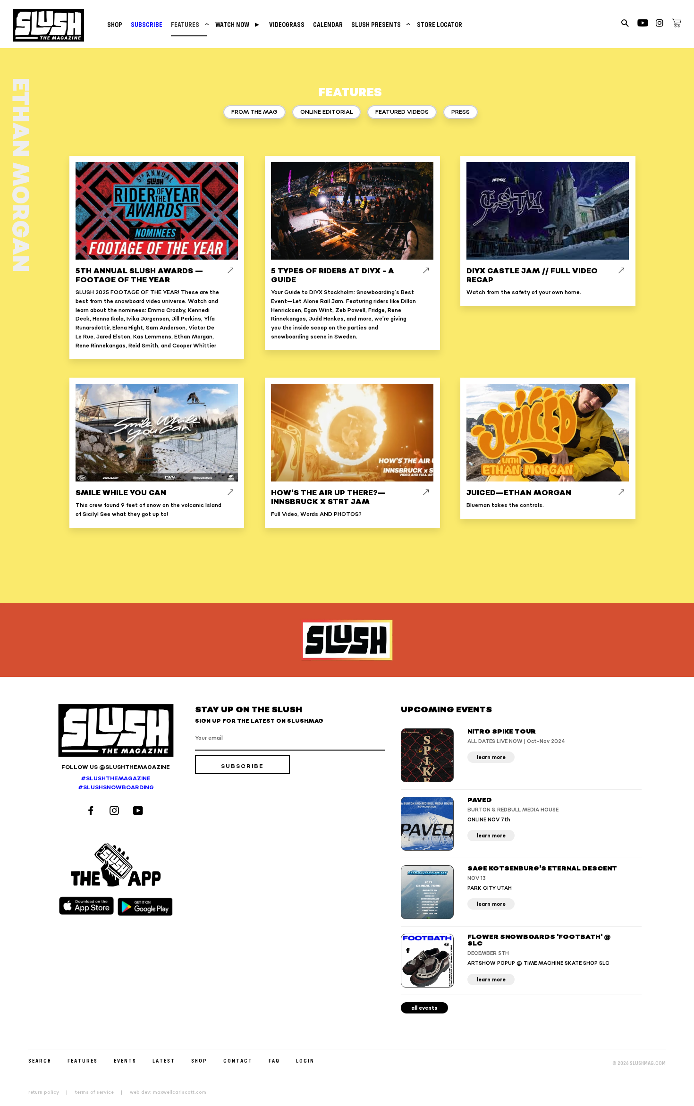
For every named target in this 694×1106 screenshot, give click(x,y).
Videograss (287, 24)
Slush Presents (379, 24)
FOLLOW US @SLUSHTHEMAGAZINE (115, 767)
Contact (238, 1060)
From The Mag (254, 112)
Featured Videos (402, 112)
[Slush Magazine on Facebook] (92, 812)
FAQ (274, 1060)
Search (39, 1060)
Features (189, 24)
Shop (114, 24)
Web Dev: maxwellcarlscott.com (168, 1092)
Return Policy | (50, 1092)
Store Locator (439, 24)
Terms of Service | (101, 1092)
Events (125, 1060)
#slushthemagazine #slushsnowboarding (116, 783)
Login (305, 1060)
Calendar (328, 24)
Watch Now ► (238, 24)
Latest (163, 1060)
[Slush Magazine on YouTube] (139, 812)
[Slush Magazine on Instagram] (116, 812)
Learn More (491, 757)
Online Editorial (326, 112)
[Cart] (676, 24)
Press (460, 112)
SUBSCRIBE (146, 24)
